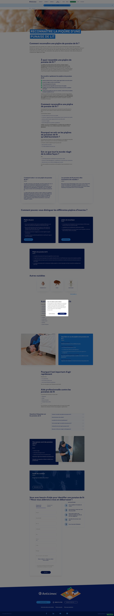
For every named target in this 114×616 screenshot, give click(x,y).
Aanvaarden (62, 313)
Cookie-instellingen (52, 313)
